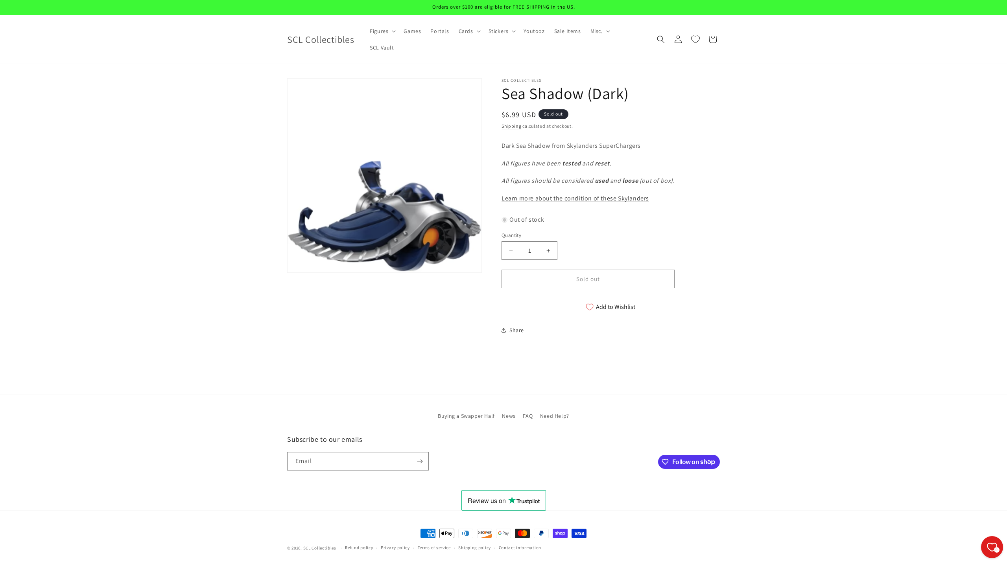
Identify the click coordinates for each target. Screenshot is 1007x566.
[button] (382, 31)
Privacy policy (395, 547)
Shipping (512, 126)
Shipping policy (474, 547)
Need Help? (554, 415)
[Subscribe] (419, 461)
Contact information (520, 547)
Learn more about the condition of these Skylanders (575, 198)
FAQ (528, 415)
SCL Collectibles (319, 548)
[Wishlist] (695, 39)
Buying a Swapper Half (466, 415)
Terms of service (434, 547)
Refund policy (359, 547)
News (508, 415)
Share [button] (516, 330)
